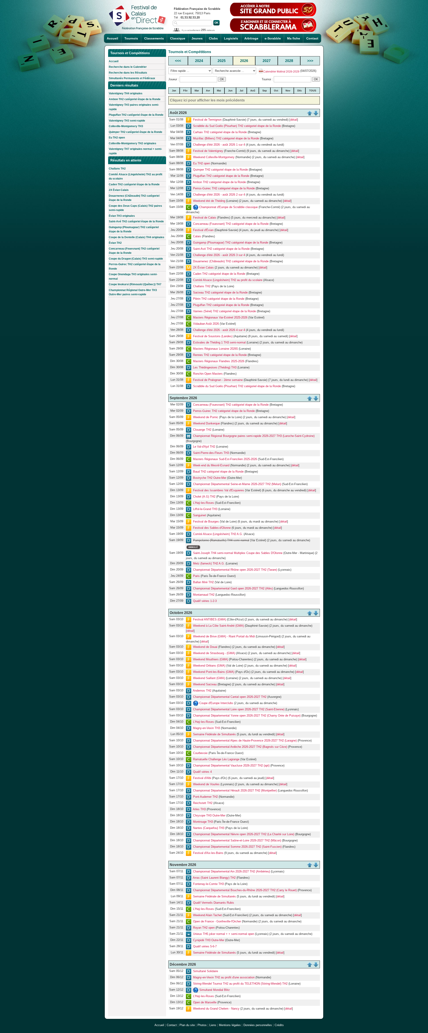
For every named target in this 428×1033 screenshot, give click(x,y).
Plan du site (187, 1025)
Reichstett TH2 (202, 803)
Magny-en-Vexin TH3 (206, 728)
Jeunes (197, 38)
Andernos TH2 (202, 690)
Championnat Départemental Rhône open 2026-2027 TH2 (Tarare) (235, 570)
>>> (310, 61)
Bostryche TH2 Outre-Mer (209, 477)
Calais (197, 236)
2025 (222, 61)
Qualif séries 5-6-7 (205, 946)
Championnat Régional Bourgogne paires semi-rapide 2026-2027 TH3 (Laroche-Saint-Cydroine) (254, 436)
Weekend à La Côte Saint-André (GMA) (218, 626)
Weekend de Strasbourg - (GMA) (214, 653)
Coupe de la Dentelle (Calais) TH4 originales (136, 237)
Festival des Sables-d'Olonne (212, 527)
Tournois (131, 38)
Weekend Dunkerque (206, 423)
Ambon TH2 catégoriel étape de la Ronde (134, 99)
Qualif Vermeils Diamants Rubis (213, 902)
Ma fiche (293, 38)
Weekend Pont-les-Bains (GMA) (213, 672)
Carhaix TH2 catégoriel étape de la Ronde (220, 132)
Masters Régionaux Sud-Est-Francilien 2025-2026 (225, 459)
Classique (177, 38)
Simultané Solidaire (205, 971)
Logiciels (231, 38)
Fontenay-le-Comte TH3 (208, 884)
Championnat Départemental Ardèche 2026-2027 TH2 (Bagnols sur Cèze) (240, 747)
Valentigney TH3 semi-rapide (127, 120)
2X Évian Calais (119, 190)
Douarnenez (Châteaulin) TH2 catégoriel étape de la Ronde (134, 198)
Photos (202, 1025)
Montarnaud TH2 (203, 595)
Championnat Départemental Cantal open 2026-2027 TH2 (229, 697)
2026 (244, 61)
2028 (289, 61)
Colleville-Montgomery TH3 (126, 126)
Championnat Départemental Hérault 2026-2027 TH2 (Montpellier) (235, 790)
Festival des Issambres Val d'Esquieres (218, 490)
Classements (154, 38)
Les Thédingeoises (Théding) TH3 (215, 367)
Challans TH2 (117, 168)
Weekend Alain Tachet (207, 915)
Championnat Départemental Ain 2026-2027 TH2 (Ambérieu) (231, 871)
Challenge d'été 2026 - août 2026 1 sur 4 (219, 144)
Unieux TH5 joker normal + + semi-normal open (223, 934)
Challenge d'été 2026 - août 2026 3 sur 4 (219, 255)
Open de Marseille (204, 1002)
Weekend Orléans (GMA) (209, 665)
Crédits (279, 1025)
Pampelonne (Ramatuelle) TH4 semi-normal (221, 540)
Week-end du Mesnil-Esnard (211, 465)
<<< (178, 61)
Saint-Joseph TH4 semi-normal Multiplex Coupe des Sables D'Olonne (237, 553)
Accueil (112, 38)
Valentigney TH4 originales (125, 93)
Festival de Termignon (207, 119)
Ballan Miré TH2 (203, 582)
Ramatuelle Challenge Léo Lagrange (216, 759)
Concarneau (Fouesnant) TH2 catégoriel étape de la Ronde (134, 251)
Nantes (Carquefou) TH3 (208, 828)
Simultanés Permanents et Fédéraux (132, 78)
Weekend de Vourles (206, 784)
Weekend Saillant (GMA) (209, 678)
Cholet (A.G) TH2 (204, 496)
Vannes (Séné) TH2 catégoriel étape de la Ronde (224, 311)
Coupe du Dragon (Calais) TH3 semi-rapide (136, 258)
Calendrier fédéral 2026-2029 (281, 71)
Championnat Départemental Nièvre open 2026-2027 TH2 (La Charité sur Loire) (243, 834)
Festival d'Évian (203, 230)
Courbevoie (200, 753)
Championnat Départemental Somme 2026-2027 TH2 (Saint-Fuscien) (237, 847)
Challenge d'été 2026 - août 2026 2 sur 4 (219, 194)
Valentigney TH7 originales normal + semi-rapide (135, 151)
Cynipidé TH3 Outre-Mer (208, 940)
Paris (196, 576)
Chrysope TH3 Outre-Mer (209, 815)
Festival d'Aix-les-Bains (208, 853)
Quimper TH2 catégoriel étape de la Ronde (135, 132)
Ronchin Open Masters (208, 374)
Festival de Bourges (206, 521)
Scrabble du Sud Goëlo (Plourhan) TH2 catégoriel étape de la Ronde (237, 126)
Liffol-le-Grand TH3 (205, 509)
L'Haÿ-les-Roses (203, 502)
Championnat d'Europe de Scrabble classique (228, 207)
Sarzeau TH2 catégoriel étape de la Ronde (220, 292)
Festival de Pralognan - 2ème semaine (218, 380)
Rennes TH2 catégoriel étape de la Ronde (220, 355)
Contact (312, 38)
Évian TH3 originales (122, 215)
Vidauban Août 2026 (206, 324)
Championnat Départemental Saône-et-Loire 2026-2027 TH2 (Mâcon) (237, 840)
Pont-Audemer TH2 (205, 797)
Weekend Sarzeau (205, 684)
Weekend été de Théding (209, 200)
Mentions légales (230, 1025)
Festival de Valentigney (208, 151)
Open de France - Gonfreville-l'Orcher (217, 921)
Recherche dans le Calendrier (128, 66)
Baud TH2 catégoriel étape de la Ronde (218, 471)
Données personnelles (257, 1025)
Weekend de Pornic (205, 417)
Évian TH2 (115, 242)
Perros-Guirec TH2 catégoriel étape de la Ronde (134, 266)
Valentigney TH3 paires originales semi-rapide (134, 107)
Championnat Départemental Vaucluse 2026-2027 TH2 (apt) (231, 765)
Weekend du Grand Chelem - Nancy (216, 1008)
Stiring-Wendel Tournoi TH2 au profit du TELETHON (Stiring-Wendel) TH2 (240, 983)
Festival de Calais (204, 217)
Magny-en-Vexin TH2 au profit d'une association (224, 977)
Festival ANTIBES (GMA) (209, 619)
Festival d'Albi (202, 778)
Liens (212, 1025)
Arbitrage (251, 38)
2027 (267, 61)
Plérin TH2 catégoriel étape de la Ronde (218, 299)
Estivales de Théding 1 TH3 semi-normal (219, 342)
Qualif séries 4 (202, 772)
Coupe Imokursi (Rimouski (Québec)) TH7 (135, 284)
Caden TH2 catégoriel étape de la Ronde (134, 184)
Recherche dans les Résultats (128, 72)
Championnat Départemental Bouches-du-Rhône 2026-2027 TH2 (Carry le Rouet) (245, 890)
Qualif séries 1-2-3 (205, 601)
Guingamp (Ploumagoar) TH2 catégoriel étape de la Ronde (134, 229)
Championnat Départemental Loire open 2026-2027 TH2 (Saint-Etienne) (238, 709)
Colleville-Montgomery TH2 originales (132, 143)
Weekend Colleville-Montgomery (214, 157)
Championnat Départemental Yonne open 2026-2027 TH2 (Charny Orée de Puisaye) (246, 715)
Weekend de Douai (205, 647)
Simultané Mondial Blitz (214, 990)
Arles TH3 (199, 809)
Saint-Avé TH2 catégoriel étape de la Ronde (136, 221)
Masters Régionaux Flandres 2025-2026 (218, 361)
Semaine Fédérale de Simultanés (214, 734)
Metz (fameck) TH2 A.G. (209, 563)
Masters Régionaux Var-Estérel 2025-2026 (220, 317)
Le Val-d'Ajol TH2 (204, 446)
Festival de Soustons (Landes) (213, 336)
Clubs (213, 38)
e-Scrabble (273, 38)
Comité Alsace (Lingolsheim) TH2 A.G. (218, 534)
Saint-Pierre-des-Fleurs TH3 (211, 453)
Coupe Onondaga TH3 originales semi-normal (133, 276)
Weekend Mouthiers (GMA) (210, 659)
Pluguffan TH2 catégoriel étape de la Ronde (136, 114)
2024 (199, 61)
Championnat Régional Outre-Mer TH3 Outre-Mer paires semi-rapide (133, 292)
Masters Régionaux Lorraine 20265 (215, 349)
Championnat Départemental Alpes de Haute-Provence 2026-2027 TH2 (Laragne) (245, 740)
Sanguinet (199, 515)
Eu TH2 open (117, 137)
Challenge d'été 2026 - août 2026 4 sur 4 (219, 330)
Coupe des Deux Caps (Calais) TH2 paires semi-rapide (135, 208)
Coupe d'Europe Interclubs (216, 703)
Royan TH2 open (204, 927)
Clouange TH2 (202, 430)
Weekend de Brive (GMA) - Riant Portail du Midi (224, 636)
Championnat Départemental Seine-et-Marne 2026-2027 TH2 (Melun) (237, 484)
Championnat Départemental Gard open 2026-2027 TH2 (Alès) (233, 588)
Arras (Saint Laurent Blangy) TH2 (214, 877)
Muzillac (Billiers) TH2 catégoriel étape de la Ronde (226, 138)
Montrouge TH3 (203, 822)
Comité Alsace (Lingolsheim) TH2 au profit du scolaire (135, 176)
